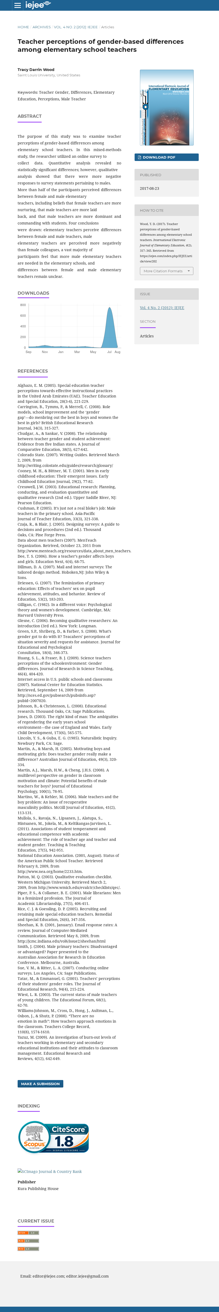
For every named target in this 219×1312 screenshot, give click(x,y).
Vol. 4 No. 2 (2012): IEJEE (76, 27)
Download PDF (158, 157)
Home (23, 27)
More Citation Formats (163, 271)
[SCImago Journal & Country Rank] (50, 1171)
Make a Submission (40, 1084)
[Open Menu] (17, 5)
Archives (42, 27)
